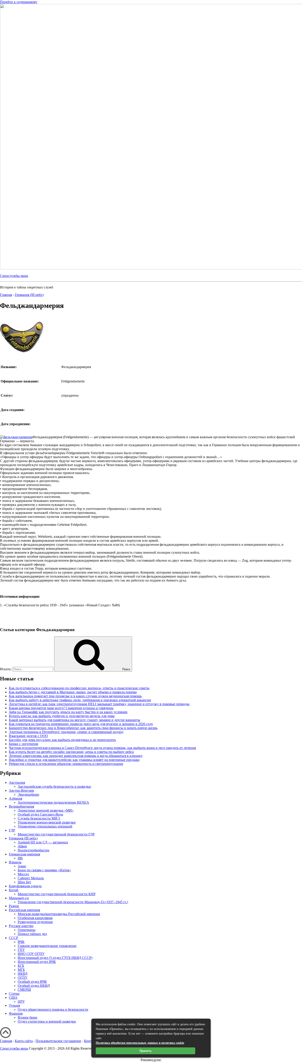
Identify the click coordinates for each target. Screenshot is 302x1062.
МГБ (21, 970)
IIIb (20, 858)
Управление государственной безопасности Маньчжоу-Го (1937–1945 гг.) (73, 902)
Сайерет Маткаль (31, 878)
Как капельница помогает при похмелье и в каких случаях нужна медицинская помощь (75, 696)
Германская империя (24, 854)
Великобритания (21, 806)
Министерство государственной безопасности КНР (57, 894)
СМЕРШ (24, 989)
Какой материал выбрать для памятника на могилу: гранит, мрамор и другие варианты (74, 720)
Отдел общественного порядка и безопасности (53, 1009)
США (13, 997)
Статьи (14, 993)
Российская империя (24, 910)
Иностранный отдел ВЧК (37, 962)
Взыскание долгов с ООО (28, 736)
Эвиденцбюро (28, 794)
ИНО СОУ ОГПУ (31, 954)
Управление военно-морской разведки (47, 822)
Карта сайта (24, 1041)
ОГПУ (22, 977)
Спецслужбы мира (14, 276)
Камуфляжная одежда (25, 886)
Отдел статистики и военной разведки (47, 1021)
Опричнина (26, 930)
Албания (15, 798)
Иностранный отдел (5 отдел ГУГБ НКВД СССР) (55, 958)
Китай (13, 890)
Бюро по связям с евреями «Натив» (44, 870)
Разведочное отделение (35, 922)
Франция (16, 1013)
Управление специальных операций (45, 826)
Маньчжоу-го (19, 898)
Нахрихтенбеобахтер (33, 850)
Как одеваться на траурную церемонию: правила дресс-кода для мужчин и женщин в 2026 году (81, 724)
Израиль (15, 862)
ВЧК (21, 942)
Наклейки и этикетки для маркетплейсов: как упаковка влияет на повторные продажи (74, 760)
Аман (22, 866)
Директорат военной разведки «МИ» (46, 810)
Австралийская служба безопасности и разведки (54, 786)
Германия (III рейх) (23, 838)
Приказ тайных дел (32, 934)
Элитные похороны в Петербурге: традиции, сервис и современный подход (66, 732)
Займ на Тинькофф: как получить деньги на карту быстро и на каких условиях (68, 712)
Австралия (17, 782)
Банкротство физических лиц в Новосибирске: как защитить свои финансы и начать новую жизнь (83, 728)
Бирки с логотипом (23, 744)
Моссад (23, 874)
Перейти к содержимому (18, 2)
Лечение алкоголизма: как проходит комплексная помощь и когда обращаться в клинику (76, 756)
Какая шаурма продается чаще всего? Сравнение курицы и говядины (61, 708)
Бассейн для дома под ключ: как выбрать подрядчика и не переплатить (62, 740)
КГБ (21, 966)
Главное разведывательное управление (47, 946)
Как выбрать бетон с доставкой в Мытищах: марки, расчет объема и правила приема (73, 692)
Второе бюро (27, 1017)
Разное (14, 906)
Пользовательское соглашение (58, 1041)
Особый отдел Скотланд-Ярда (40, 814)
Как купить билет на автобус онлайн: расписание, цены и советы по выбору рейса (71, 752)
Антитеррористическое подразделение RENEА (53, 802)
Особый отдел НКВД (34, 985)
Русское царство (21, 926)
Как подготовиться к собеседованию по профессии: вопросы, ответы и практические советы (79, 688)
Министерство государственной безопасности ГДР (56, 834)
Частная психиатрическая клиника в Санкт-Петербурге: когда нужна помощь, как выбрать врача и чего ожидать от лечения (102, 748)
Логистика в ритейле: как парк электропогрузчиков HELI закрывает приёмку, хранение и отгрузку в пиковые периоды (99, 704)
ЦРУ (21, 1001)
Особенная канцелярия (35, 918)
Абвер (22, 846)
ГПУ (21, 950)
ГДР (12, 830)
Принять (146, 1050)
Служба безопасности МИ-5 (39, 818)
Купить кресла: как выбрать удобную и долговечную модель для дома (62, 716)
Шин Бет (24, 882)
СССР (13, 938)
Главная (6, 1041)
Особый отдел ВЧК (32, 981)
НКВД (22, 974)
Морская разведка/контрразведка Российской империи (59, 914)
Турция (14, 1005)
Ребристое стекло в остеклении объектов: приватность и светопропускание (66, 764)
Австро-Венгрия (21, 790)
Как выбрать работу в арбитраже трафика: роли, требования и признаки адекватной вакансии (80, 700)
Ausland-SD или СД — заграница (43, 842)
